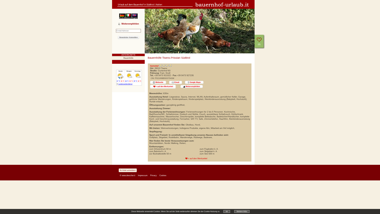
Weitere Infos (242, 211)
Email (176, 82)
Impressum (143, 175)
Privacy (153, 175)
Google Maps (195, 82)
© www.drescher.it (127, 175)
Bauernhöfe (128, 58)
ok (227, 211)
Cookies (162, 175)
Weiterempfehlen (192, 86)
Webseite (159, 82)
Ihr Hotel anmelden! (128, 170)
